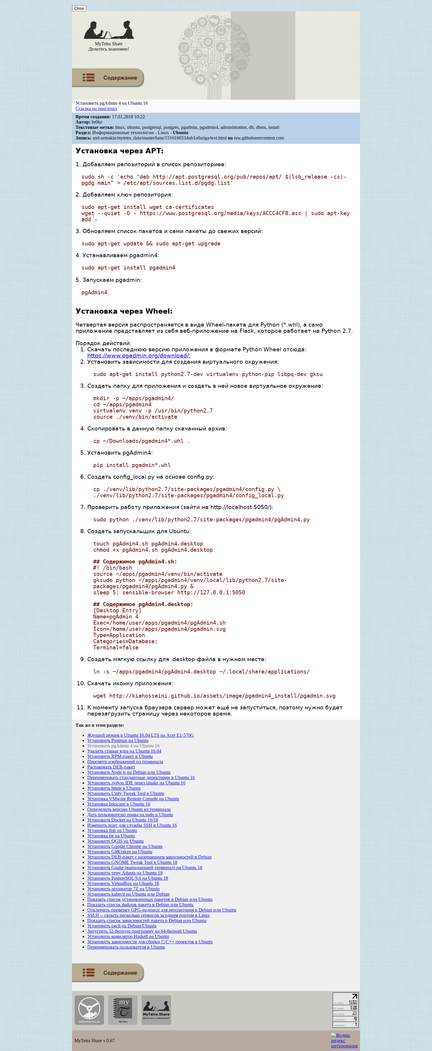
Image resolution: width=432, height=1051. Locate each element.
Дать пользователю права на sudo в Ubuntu (130, 814)
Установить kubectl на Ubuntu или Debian (128, 894)
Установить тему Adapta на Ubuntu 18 (125, 872)
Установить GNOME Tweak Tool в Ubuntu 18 (132, 862)
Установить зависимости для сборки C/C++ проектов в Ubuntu (150, 941)
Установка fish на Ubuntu (112, 830)
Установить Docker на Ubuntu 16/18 (122, 819)
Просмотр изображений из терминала (125, 761)
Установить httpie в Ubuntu (113, 788)
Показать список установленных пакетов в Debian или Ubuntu (149, 899)
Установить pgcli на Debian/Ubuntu (121, 925)
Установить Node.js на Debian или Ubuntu (128, 772)
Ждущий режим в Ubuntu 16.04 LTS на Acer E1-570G (140, 735)
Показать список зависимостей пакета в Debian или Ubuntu (146, 920)
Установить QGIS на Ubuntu (115, 841)
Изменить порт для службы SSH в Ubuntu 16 (132, 825)
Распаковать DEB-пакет (111, 766)
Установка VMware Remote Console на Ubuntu (133, 798)
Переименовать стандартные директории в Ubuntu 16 (141, 777)
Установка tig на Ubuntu (111, 835)
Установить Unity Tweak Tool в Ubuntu (125, 793)
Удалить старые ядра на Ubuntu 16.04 (124, 751)
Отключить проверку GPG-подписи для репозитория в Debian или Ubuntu (161, 909)
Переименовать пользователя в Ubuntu (126, 946)
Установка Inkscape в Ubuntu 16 (118, 803)
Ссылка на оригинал (96, 108)
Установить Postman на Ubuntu (117, 740)
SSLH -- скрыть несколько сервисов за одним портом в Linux (148, 915)
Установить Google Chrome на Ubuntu (125, 846)
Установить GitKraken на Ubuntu (119, 851)
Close (79, 8)
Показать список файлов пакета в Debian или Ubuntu (140, 904)
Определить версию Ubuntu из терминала (129, 809)
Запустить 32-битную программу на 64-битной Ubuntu (142, 931)
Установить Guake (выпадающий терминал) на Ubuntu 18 (144, 867)
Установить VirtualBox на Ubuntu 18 (123, 883)
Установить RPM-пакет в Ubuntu (120, 756)
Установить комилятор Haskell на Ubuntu (128, 936)
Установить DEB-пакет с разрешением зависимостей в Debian (149, 856)
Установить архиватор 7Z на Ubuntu (123, 888)
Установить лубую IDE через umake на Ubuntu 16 (136, 782)
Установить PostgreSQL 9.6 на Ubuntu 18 (127, 878)
